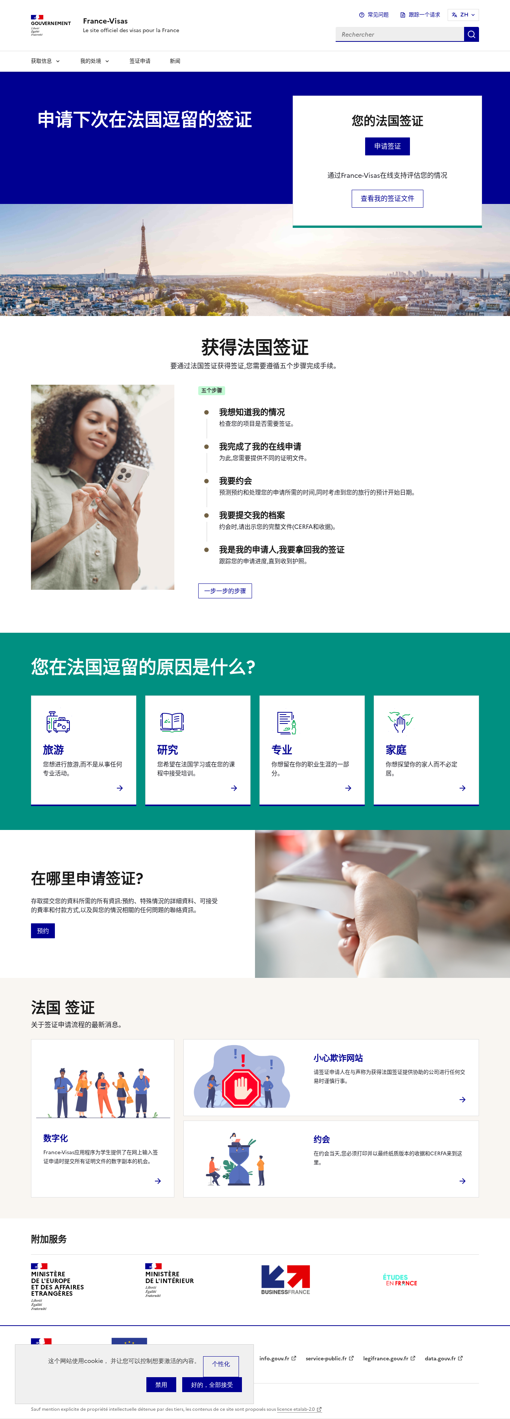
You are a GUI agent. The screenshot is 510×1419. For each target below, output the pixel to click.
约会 (322, 1139)
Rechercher (471, 34)
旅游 (53, 750)
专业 (281, 750)
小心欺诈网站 (338, 1058)
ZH (464, 15)
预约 (43, 930)
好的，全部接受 (212, 1384)
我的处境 (90, 61)
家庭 (396, 750)
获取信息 (41, 61)
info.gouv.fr (274, 1359)
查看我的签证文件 (387, 198)
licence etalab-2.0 (296, 1409)
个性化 (221, 1363)
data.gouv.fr (440, 1359)
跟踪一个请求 (424, 15)
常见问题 (378, 15)
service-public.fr (326, 1359)
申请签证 (387, 146)
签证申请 (140, 61)
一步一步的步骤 (225, 590)
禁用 (161, 1384)
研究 (167, 750)
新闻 (175, 61)
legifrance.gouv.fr (385, 1359)
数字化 (55, 1138)
